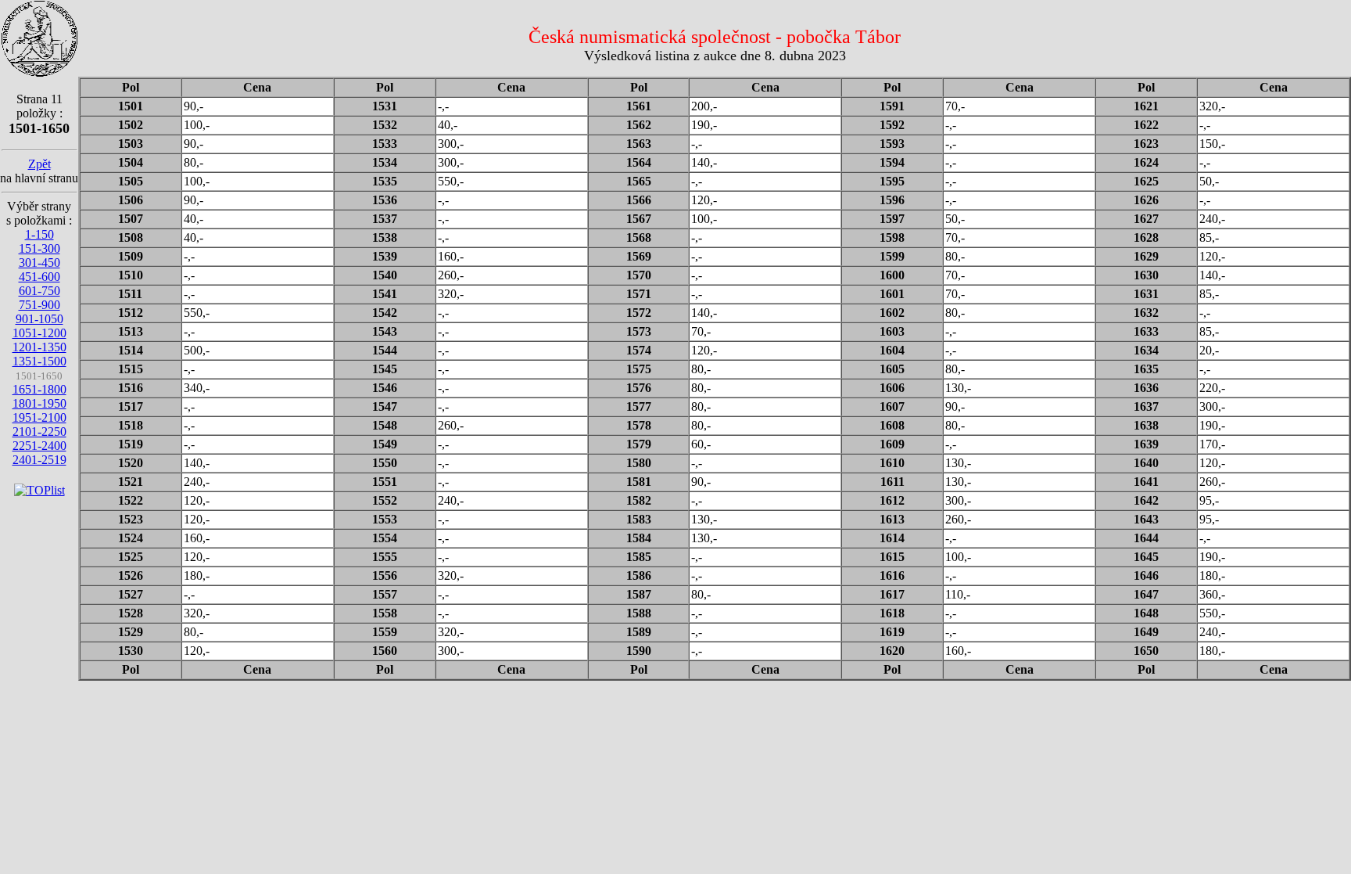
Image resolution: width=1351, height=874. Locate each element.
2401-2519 (39, 459)
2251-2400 (39, 445)
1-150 (39, 234)
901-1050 (39, 319)
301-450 (39, 262)
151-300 (39, 248)
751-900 (39, 304)
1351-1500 (39, 361)
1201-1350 (39, 347)
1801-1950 (39, 403)
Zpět (39, 164)
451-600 (39, 276)
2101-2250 (39, 431)
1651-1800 (39, 389)
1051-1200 (39, 333)
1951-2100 (39, 417)
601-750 (39, 290)
